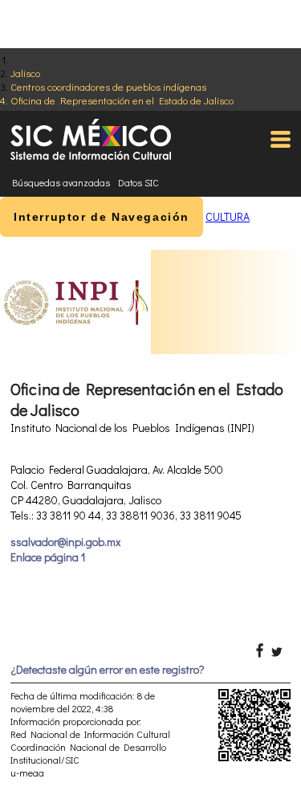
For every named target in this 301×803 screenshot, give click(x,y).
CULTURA (227, 216)
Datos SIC (138, 182)
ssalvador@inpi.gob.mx (65, 541)
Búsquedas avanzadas (61, 182)
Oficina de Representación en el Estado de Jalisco (122, 100)
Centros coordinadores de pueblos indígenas (108, 86)
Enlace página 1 (47, 557)
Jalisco (25, 72)
